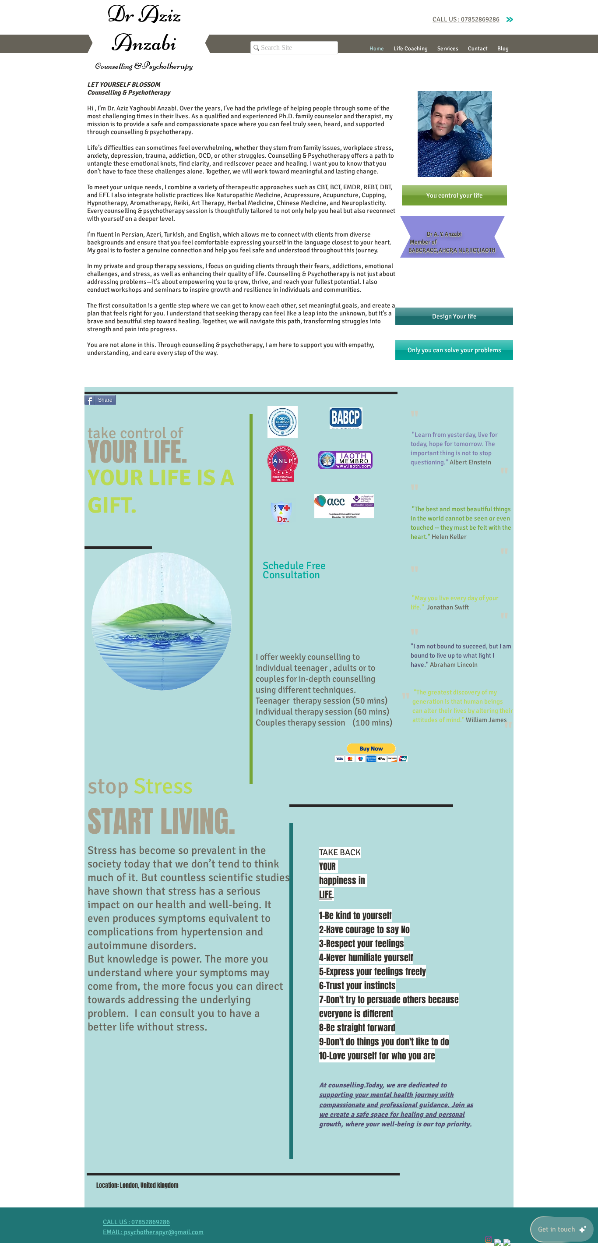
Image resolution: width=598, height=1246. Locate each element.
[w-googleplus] (506, 1242)
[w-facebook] (497, 1242)
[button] (371, 753)
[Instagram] (488, 1239)
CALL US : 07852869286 (466, 19)
